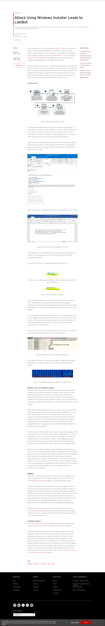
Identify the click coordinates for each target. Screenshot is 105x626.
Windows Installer (65, 68)
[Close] (102, 622)
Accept (86, 622)
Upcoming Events (57, 590)
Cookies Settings (75, 622)
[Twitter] (23, 605)
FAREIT (59, 55)
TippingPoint (52, 523)
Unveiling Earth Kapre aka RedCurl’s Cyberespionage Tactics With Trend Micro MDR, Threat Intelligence (86, 56)
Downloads (35, 587)
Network (43, 564)
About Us (55, 580)
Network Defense (46, 552)
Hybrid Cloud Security (69, 550)
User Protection (32, 552)
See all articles (84, 77)
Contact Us (19, 65)
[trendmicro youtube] (31, 605)
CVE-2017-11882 (60, 48)
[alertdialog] (52, 622)
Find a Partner (16, 590)
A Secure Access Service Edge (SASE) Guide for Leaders (86, 65)
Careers (55, 583)
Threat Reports (16, 587)
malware (47, 55)
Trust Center (56, 593)
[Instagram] (27, 605)
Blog (14, 580)
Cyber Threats (51, 564)
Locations (55, 587)
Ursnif (63, 55)
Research (36, 564)
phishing (40, 476)
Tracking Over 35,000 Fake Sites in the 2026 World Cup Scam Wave (85, 72)
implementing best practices (36, 480)
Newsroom (15, 583)
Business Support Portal (39, 580)
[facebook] (18, 605)
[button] (19, 66)
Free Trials (35, 590)
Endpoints (29, 564)
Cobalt (52, 53)
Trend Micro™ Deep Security (36, 523)
